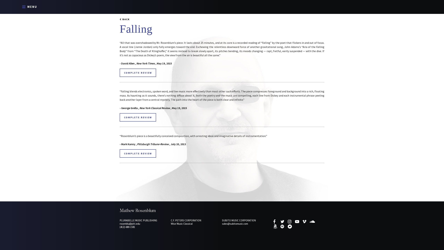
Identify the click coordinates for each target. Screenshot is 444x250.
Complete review (138, 72)
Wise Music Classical (182, 223)
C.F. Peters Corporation (186, 220)
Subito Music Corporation (239, 220)
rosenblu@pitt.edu (130, 223)
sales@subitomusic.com (235, 223)
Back (126, 19)
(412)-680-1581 (127, 227)
